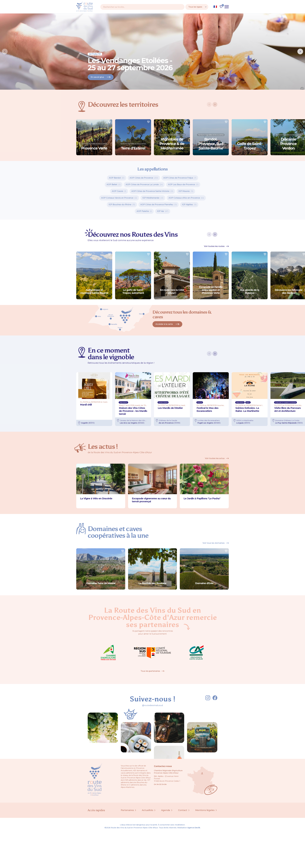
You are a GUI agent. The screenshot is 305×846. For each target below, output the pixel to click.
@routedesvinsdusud (152, 705)
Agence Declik (193, 828)
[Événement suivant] (215, 353)
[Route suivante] (215, 234)
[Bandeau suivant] (300, 51)
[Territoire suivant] (215, 104)
